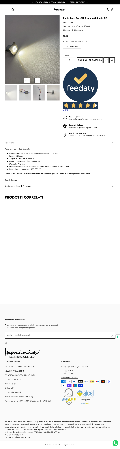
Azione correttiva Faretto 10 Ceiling (19, 396)
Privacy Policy (10, 383)
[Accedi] (107, 9)
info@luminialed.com (69, 377)
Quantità (66, 56)
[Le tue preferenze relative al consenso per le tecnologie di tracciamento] (118, 337)
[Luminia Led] (60, 10)
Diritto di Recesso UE (13, 392)
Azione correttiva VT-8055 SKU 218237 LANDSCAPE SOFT (28, 401)
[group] (11, 92)
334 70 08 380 (67, 373)
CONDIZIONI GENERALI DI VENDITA (20, 375)
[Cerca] (12, 9)
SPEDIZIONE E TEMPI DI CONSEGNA (20, 366)
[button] (27, 80)
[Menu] (7, 9)
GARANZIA (9, 388)
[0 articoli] (112, 9)
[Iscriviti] (111, 335)
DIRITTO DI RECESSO (13, 379)
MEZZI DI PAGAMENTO (14, 371)
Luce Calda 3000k (72, 46)
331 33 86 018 (67, 370)
